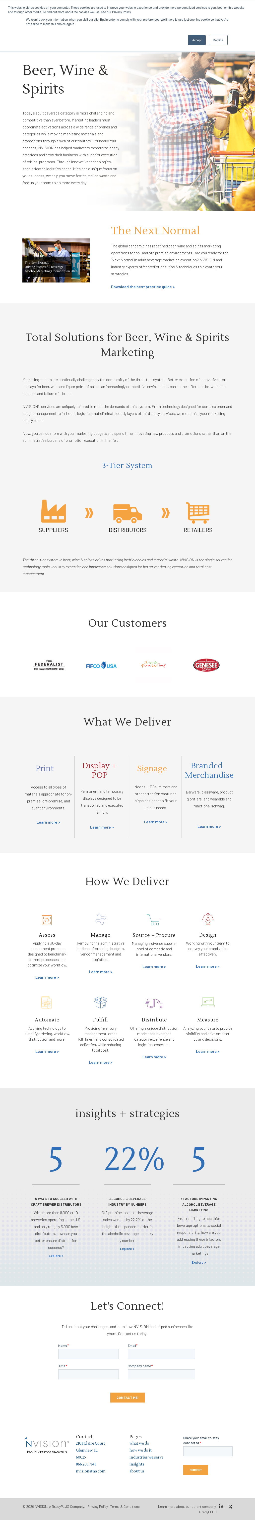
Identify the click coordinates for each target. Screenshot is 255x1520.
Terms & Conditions (125, 1506)
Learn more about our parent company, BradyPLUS (187, 1509)
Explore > (56, 1255)
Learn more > (48, 822)
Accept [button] (196, 40)
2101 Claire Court (90, 1443)
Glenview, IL (87, 1450)
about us (136, 1471)
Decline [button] (218, 40)
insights (136, 1464)
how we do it (140, 1450)
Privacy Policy (97, 1506)
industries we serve (146, 1457)
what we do (139, 1443)
